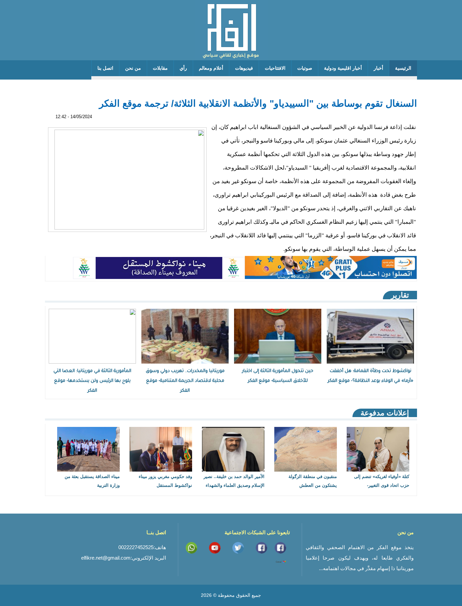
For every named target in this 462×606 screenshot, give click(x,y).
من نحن (133, 68)
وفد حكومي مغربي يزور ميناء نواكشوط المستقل (165, 481)
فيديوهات (244, 68)
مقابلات (160, 68)
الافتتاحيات (275, 68)
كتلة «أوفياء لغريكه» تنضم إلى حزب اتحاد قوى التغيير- (381, 481)
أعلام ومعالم (211, 68)
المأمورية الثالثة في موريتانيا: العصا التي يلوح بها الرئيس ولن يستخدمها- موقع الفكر (92, 381)
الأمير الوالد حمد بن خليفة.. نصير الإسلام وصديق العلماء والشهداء (234, 481)
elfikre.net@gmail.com (106, 558)
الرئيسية (403, 68)
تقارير (400, 295)
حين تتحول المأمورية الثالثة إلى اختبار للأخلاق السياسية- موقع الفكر (277, 376)
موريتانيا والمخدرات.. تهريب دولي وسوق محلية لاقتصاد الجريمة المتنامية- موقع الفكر (185, 381)
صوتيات (304, 68)
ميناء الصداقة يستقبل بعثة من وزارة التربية (92, 481)
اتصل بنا (105, 68)
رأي (183, 68)
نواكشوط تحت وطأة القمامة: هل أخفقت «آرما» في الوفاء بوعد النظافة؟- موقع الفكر (370, 376)
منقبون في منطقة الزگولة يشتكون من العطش (312, 481)
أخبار (378, 68)
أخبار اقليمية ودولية (343, 68)
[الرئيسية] (231, 30)
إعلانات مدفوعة (385, 413)
